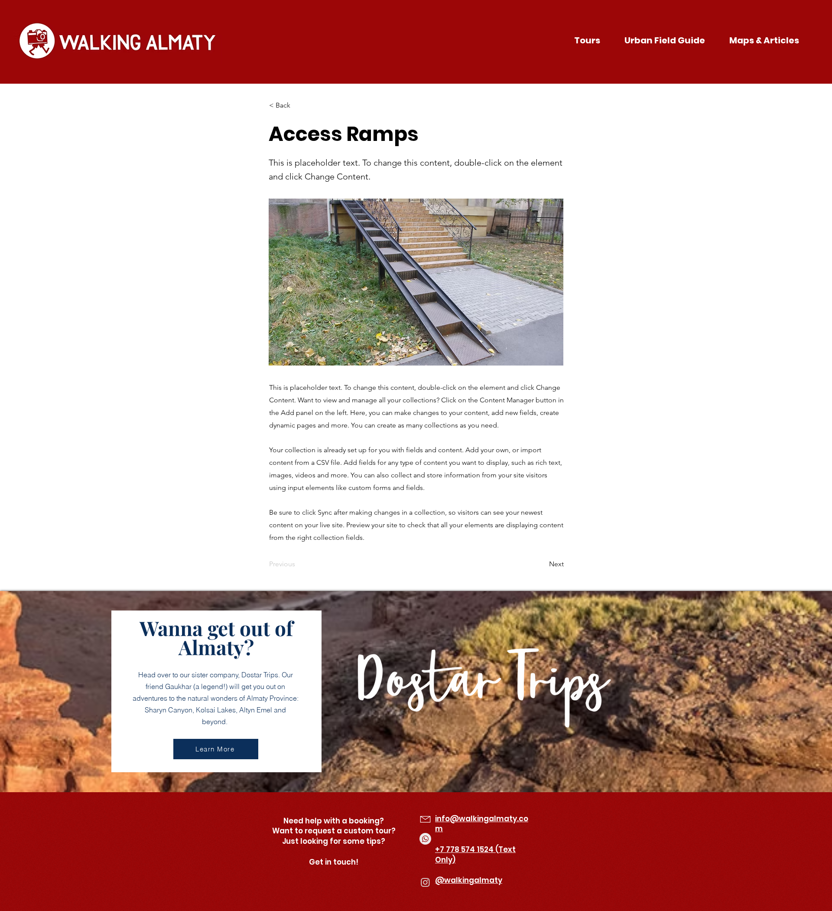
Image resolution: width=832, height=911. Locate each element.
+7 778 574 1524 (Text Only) (475, 854)
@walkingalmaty (468, 880)
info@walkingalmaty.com (481, 823)
